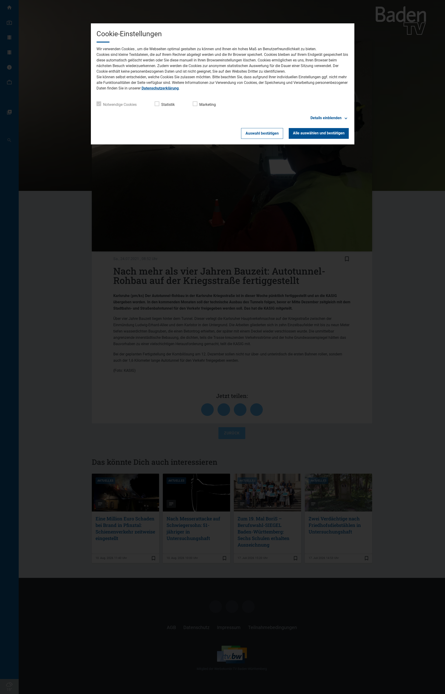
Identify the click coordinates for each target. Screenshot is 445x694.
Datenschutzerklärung (160, 88)
